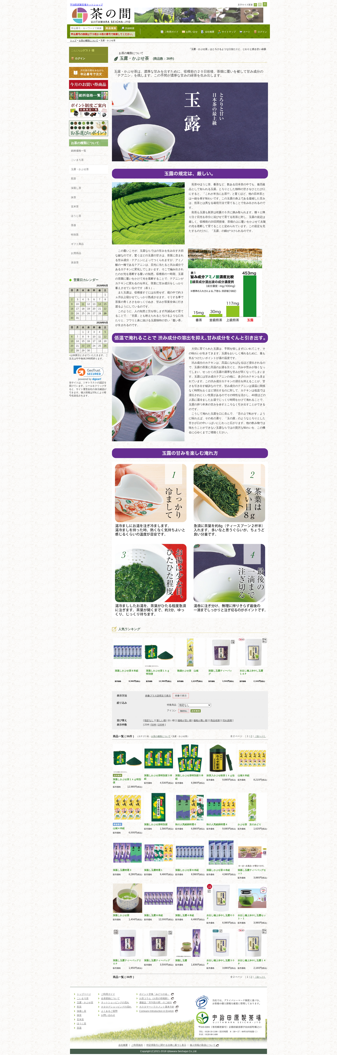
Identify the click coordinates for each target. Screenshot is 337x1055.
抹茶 (73, 197)
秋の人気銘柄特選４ (217, 824)
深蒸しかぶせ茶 (121, 915)
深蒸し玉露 (181, 960)
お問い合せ (192, 31)
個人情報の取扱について (203, 1045)
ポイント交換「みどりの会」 (154, 994)
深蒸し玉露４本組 (184, 915)
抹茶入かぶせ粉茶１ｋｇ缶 (221, 775)
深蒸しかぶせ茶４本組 (218, 870)
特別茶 (75, 234)
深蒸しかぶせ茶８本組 (126, 670)
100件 (161, 724)
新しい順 (161, 720)
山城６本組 (243, 775)
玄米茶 (75, 206)
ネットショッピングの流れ (115, 1002)
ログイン (262, 31)
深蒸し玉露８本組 (153, 915)
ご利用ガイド (171, 31)
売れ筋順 (227, 720)
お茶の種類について (88, 40)
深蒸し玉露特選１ (153, 870)
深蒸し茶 (76, 187)
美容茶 (75, 262)
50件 (153, 724)
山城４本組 (119, 828)
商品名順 (215, 720)
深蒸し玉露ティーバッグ (157, 960)
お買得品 (76, 253)
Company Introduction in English (156, 1011)
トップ (73, 40)
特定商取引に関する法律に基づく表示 (166, 1045)
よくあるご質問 (109, 1011)
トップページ (84, 994)
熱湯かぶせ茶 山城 (187, 670)
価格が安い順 (185, 720)
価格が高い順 (200, 720)
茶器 (73, 225)
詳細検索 (129, 28)
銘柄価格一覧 (78, 150)
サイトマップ (229, 31)
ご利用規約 (137, 1045)
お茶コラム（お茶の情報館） (154, 998)
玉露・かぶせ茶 (80, 169)
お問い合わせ (108, 1015)
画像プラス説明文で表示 (158, 695)
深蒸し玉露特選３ (122, 870)
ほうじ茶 (76, 215)
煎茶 (73, 178)
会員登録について (110, 998)
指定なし (149, 720)
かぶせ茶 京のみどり (249, 824)
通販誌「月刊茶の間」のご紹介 (155, 1002)
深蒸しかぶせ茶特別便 (156, 824)
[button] (88, 373)
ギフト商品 (77, 243)
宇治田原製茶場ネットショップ (86, 4)
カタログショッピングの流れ (116, 1006)
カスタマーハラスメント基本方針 (156, 1006)
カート (246, 31)
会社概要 (209, 31)
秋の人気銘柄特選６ (185, 824)
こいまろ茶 (77, 159)
